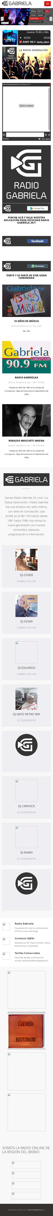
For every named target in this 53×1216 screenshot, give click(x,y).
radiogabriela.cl (36, 1210)
